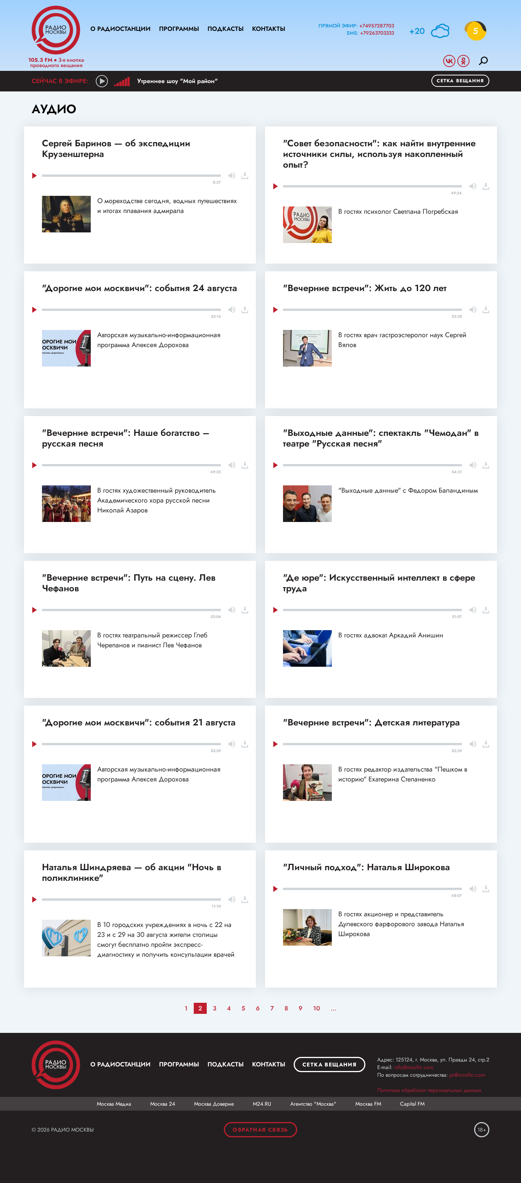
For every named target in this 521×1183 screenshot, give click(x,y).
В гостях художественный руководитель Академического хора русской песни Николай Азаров (156, 500)
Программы (179, 28)
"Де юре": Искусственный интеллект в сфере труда (379, 583)
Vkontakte (449, 61)
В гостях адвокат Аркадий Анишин (390, 635)
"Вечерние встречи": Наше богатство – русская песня (125, 438)
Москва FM (368, 1104)
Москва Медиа (114, 1104)
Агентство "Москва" (313, 1104)
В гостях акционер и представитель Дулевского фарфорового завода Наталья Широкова (401, 924)
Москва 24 (162, 1104)
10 (316, 1008)
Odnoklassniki (463, 61)
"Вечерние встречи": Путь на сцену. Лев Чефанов (128, 583)
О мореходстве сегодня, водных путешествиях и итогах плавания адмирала (167, 206)
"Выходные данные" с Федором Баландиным (408, 490)
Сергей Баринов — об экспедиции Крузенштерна (116, 148)
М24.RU (262, 1104)
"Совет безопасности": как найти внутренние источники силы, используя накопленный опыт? (379, 153)
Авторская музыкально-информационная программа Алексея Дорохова (158, 340)
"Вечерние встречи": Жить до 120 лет (365, 288)
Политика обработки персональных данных (429, 1090)
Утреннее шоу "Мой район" (177, 81)
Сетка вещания (460, 80)
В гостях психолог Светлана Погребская (398, 211)
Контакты (268, 28)
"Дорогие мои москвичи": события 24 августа (139, 288)
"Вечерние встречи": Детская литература (371, 722)
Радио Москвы (56, 30)
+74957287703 (376, 25)
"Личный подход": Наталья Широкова (366, 867)
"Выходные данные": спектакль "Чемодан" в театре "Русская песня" (381, 438)
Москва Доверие (214, 1104)
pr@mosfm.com (467, 1075)
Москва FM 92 (56, 1065)
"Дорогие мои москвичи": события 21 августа (139, 722)
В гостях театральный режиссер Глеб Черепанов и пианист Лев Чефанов (152, 640)
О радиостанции (120, 28)
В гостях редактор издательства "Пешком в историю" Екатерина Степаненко (402, 774)
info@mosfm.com (414, 1067)
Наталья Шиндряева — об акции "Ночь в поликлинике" (131, 872)
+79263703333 (377, 33)
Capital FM (412, 1104)
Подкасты (225, 28)
